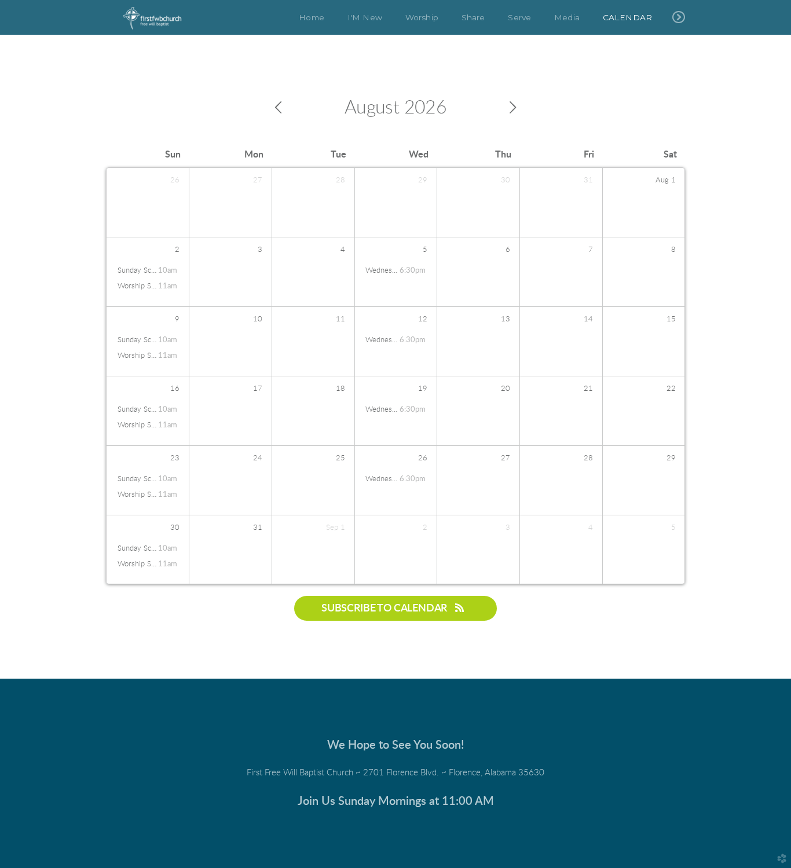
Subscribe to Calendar (385, 608)
